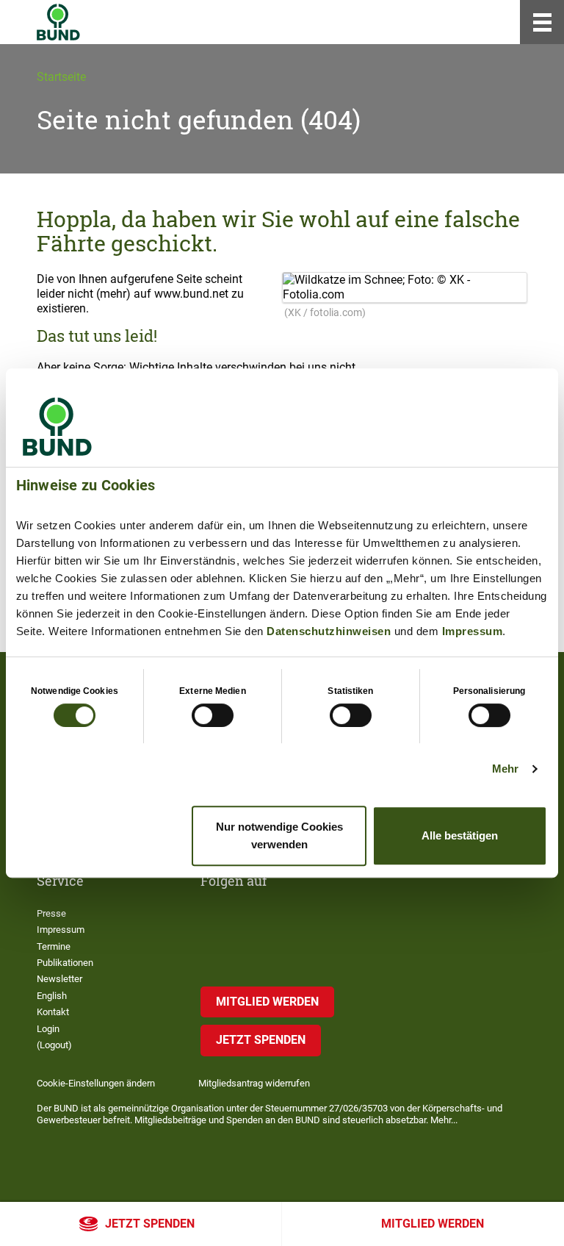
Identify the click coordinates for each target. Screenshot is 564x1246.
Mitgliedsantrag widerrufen (254, 1083)
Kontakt (53, 1011)
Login (48, 1028)
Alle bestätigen (460, 835)
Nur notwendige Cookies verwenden (279, 835)
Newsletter (59, 978)
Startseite (61, 77)
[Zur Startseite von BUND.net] (58, 22)
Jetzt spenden (150, 1224)
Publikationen (65, 962)
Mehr (505, 768)
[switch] (213, 715)
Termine (53, 946)
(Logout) (54, 1044)
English (52, 995)
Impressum (472, 631)
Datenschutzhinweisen (329, 631)
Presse (51, 913)
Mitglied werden (432, 1224)
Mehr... (444, 1119)
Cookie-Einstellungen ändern (96, 1083)
